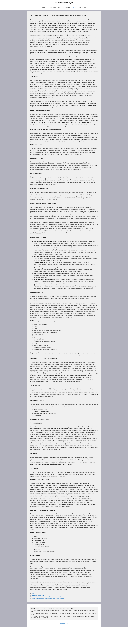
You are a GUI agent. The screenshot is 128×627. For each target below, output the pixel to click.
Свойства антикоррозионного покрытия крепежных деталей (48, 598)
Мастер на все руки (64, 2)
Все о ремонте (66, 7)
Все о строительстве (54, 7)
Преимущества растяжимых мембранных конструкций (46, 596)
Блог (74, 7)
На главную (64, 623)
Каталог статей (83, 7)
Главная (43, 7)
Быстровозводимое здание (39, 595)
